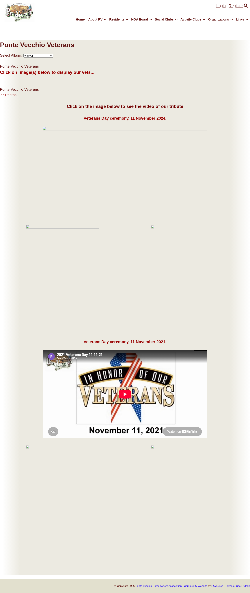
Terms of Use (233, 585)
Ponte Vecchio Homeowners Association (158, 585)
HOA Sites (217, 585)
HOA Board (140, 19)
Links (240, 19)
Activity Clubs (191, 19)
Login (221, 5)
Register (236, 5)
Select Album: (11, 55)
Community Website (195, 585)
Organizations (219, 19)
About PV (95, 19)
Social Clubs (164, 19)
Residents (117, 19)
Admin (246, 585)
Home (80, 19)
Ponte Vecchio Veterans (19, 66)
